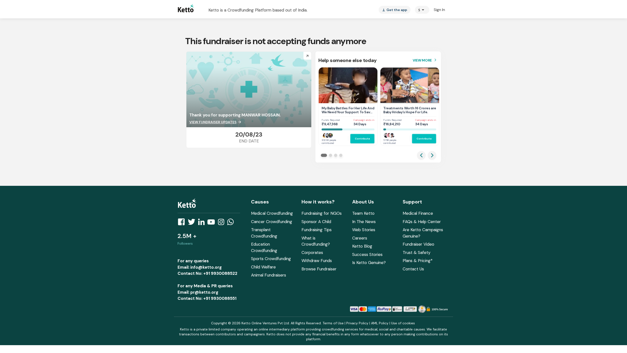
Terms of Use (333, 323)
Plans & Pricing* (418, 260)
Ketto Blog (362, 246)
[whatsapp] (232, 223)
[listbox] (394, 10)
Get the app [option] (394, 10)
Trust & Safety (416, 252)
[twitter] (193, 223)
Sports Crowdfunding (271, 258)
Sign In (439, 9)
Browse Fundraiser (319, 269)
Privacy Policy (357, 323)
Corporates (312, 252)
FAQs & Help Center (422, 221)
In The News (364, 221)
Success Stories (367, 254)
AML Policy (379, 323)
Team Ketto (363, 213)
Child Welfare (263, 267)
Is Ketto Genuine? (369, 262)
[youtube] (212, 223)
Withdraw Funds (316, 260)
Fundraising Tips (316, 229)
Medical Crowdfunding (272, 213)
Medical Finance (418, 213)
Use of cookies (403, 323)
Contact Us (413, 269)
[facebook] (183, 223)
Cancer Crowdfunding (271, 221)
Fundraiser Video (418, 244)
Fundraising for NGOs (321, 213)
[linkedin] (202, 223)
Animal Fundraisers (268, 275)
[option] (422, 10)
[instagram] (222, 223)
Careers (359, 238)
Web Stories (363, 229)
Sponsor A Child (316, 221)
